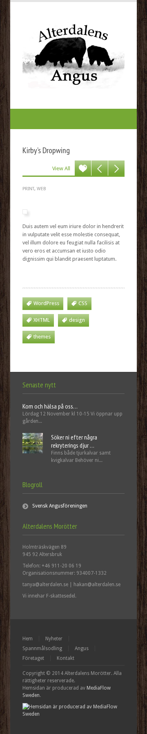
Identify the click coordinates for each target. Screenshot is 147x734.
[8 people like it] (83, 168)
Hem (27, 639)
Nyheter (53, 639)
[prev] (99, 168)
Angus (82, 648)
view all (61, 168)
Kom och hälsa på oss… (50, 406)
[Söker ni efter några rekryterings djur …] (32, 452)
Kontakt (65, 658)
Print (28, 188)
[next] (116, 168)
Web (41, 188)
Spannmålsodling (42, 648)
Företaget (33, 658)
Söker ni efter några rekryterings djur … (74, 441)
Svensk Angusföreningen (59, 506)
